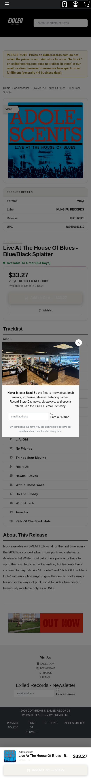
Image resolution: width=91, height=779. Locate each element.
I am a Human (59, 417)
